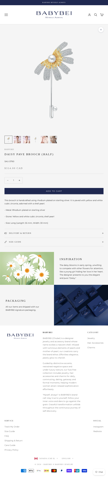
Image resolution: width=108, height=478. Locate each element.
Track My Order (12, 426)
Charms (91, 347)
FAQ (6, 436)
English (66, 458)
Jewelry (91, 338)
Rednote (97, 431)
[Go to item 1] (8, 140)
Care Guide (9, 445)
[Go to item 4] (35, 140)
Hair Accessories (95, 343)
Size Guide (9, 431)
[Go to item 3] (26, 140)
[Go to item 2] (17, 140)
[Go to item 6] (53, 140)
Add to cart (54, 191)
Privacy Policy (11, 450)
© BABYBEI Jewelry (63, 464)
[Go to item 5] (44, 140)
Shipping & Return (13, 440)
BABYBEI (9, 149)
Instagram (98, 426)
